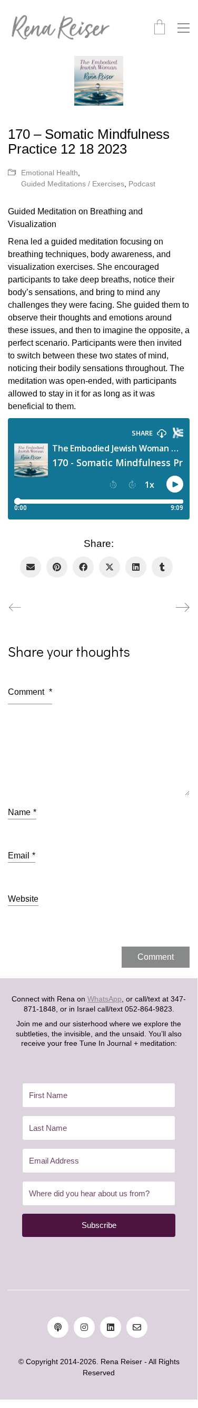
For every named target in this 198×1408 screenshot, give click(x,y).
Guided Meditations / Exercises (72, 183)
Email (21, 855)
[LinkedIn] (135, 567)
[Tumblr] (162, 567)
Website (23, 898)
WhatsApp (104, 999)
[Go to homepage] (60, 28)
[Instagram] (84, 1327)
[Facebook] (83, 567)
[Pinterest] (56, 567)
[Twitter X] (109, 567)
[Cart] (159, 28)
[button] (183, 28)
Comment (30, 691)
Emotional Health (49, 172)
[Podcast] (57, 1327)
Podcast (141, 183)
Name (22, 812)
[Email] (30, 567)
